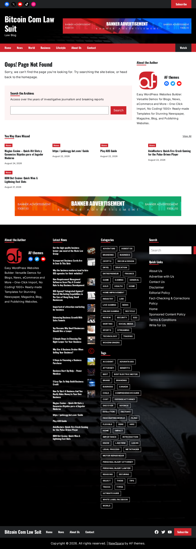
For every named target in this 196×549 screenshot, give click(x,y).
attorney (108, 368)
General (134, 280)
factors (126, 412)
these (120, 480)
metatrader (132, 449)
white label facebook (115, 499)
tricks (106, 487)
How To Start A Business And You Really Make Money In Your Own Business (67, 394)
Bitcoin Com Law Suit (29, 23)
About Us (155, 271)
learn (134, 443)
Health (118, 286)
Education (121, 267)
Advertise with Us (161, 276)
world (106, 505)
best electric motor (126, 374)
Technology (110, 336)
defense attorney (125, 399)
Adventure (109, 248)
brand (106, 380)
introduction (130, 437)
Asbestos (126, 248)
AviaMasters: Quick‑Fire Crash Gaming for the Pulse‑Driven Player (169, 152)
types (120, 487)
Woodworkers (111, 342)
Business (125, 255)
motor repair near (113, 455)
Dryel (106, 267)
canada (123, 386)
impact (119, 430)
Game (106, 280)
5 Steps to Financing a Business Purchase (67, 361)
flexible (107, 424)
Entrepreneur (111, 273)
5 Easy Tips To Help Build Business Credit (68, 383)
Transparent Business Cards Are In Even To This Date (67, 262)
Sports (107, 330)
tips (131, 480)
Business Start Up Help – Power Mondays (67, 372)
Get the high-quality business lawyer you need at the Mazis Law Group (68, 250)
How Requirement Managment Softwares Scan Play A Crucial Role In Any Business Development (68, 282)
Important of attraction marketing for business (69, 308)
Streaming (123, 330)
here (120, 424)
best (105, 374)
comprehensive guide (127, 393)
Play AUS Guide (108, 151)
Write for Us (157, 325)
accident (108, 361)
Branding (108, 255)
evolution (109, 412)
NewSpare (116, 543)
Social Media (126, 324)
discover (108, 405)
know (106, 443)
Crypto (107, 261)
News (8, 145)
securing (124, 474)
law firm (120, 443)
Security (122, 317)
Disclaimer (156, 287)
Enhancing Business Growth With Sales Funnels (67, 319)
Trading (128, 336)
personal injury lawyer (117, 468)
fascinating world (114, 418)
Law (121, 299)
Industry (108, 299)
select (107, 480)
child (106, 393)
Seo (135, 317)
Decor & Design (126, 261)
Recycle (130, 311)
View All (187, 136)
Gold (105, 286)
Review (107, 317)
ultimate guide (111, 493)
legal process (111, 449)
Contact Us (157, 282)
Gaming (119, 280)
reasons (108, 474)
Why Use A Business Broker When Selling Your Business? (68, 351)
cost (106, 399)
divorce (124, 405)
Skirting (108, 324)
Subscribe (182, 532)
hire (132, 424)
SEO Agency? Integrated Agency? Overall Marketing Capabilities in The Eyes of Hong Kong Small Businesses (68, 295)
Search (118, 110)
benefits (125, 368)
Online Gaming (111, 311)
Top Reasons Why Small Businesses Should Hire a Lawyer (68, 329)
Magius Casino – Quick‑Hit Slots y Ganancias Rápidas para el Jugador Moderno (24, 154)
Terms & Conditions (162, 320)
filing (134, 418)
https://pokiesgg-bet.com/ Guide (70, 151)
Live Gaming (109, 305)
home (106, 430)
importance (109, 437)
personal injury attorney (118, 462)
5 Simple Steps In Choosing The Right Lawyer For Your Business (67, 340)
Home (132, 286)
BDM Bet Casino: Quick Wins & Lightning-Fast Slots (21, 179)
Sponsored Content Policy (167, 314)
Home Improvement (113, 292)
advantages (127, 361)
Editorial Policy (159, 293)
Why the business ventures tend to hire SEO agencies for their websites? (70, 272)
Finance (129, 273)
